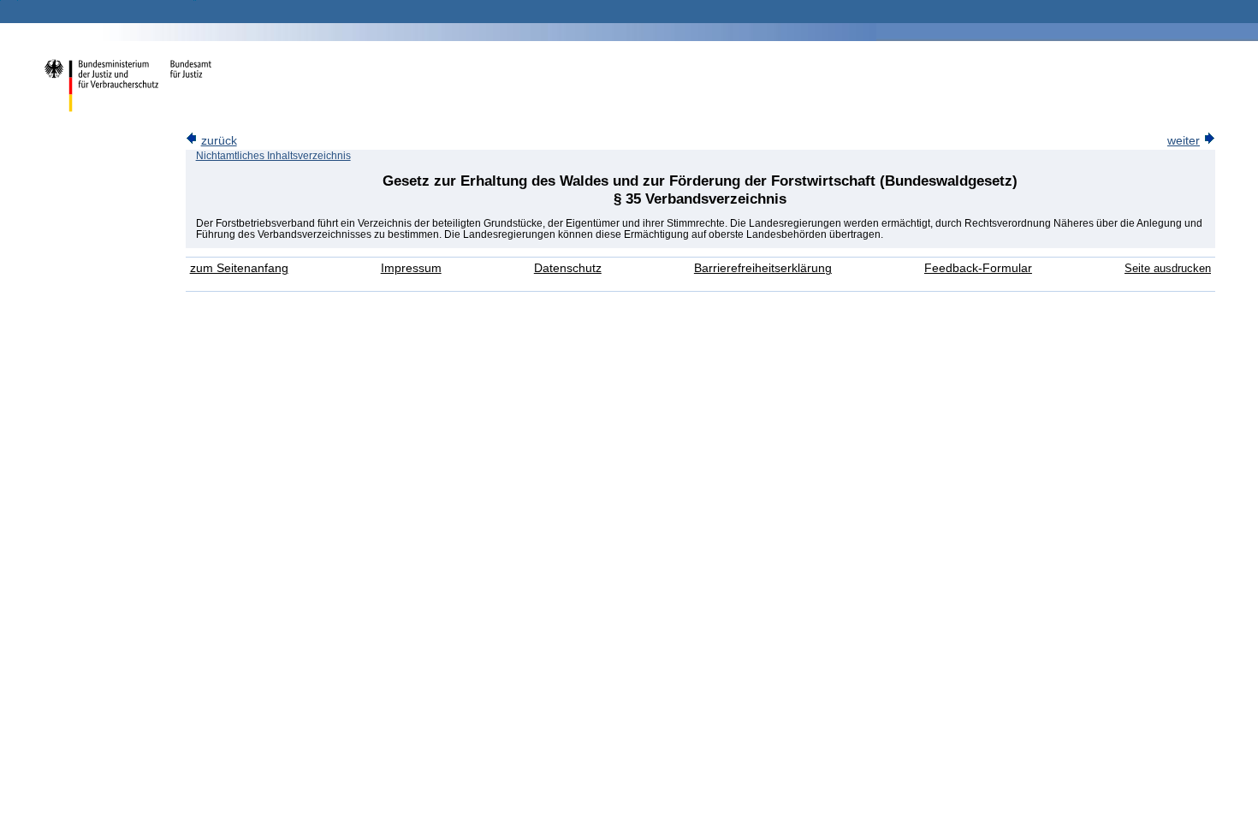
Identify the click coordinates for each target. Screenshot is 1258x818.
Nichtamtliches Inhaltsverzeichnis (273, 156)
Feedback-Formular (978, 268)
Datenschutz (568, 268)
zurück (219, 140)
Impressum (411, 268)
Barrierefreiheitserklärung (763, 268)
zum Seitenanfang (239, 268)
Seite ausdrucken (1167, 268)
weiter (1183, 140)
